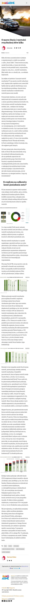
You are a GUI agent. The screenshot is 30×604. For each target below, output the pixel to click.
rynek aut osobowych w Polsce (8, 549)
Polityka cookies (19, 596)
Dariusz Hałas (9, 48)
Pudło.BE (4, 588)
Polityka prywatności (7, 596)
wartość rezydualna (6, 552)
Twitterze (16, 568)
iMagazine (13, 575)
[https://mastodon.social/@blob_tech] (20, 48)
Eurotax (10, 545)
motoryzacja (16, 545)
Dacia (5, 545)
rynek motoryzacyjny (20, 549)
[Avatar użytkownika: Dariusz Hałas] (3, 558)
